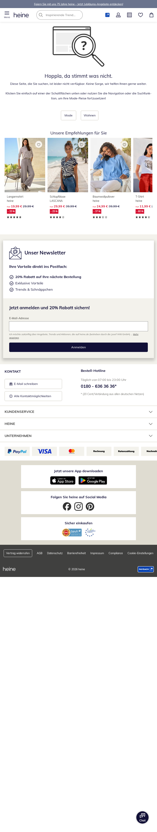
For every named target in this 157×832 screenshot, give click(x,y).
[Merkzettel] (140, 15)
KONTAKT (13, 371)
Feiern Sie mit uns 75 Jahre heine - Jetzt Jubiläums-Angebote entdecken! (78, 4)
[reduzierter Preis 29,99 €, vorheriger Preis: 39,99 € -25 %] (67, 165)
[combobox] (65, 15)
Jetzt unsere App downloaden (78, 471)
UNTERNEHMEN (18, 436)
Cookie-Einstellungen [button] (140, 553)
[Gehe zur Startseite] (21, 15)
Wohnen (90, 115)
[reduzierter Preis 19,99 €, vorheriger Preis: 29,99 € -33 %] (25, 165)
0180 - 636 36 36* (99, 386)
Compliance (116, 553)
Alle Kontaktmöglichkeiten (32, 396)
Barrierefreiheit (76, 553)
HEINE (10, 423)
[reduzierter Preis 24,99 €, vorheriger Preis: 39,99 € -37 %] (110, 165)
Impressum (97, 553)
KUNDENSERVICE (19, 411)
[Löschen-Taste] (78, 14)
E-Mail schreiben (23, 385)
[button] (7, 15)
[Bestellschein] (129, 15)
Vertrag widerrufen (18, 553)
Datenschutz (55, 553)
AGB (40, 553)
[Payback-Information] (146, 569)
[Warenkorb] (151, 15)
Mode (69, 115)
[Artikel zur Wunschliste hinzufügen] (38, 144)
